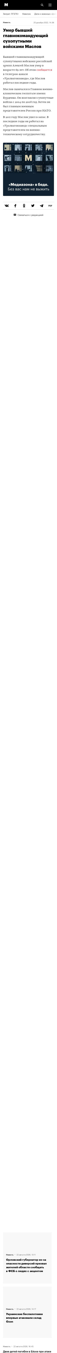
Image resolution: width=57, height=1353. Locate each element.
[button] (50, 5)
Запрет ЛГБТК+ (11, 13)
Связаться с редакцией (30, 214)
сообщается (44, 70)
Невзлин (26, 13)
